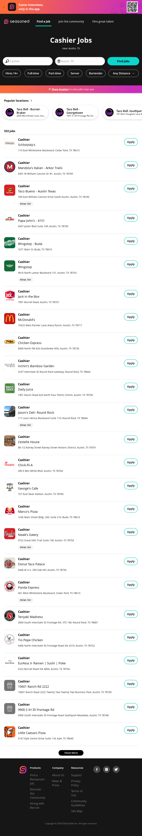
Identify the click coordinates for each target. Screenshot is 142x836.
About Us (58, 775)
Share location (60, 89)
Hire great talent (103, 21)
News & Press (57, 783)
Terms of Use (76, 793)
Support (76, 775)
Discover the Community (37, 793)
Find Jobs (123, 61)
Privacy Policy (76, 783)
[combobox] (28, 61)
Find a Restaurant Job (37, 779)
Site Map (76, 811)
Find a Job (43, 21)
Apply (131, 142)
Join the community (71, 21)
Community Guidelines (78, 803)
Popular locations (16, 101)
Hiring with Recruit (37, 806)
